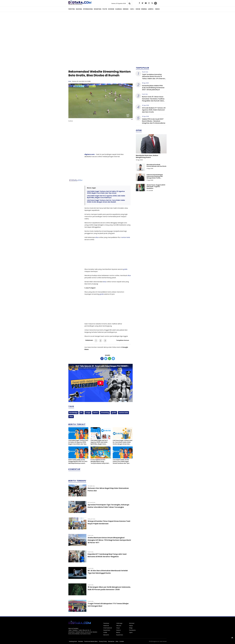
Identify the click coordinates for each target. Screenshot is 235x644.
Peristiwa (71, 9)
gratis (125, 269)
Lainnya (150, 9)
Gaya (132, 9)
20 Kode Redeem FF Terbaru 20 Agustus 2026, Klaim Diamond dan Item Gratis (154, 110)
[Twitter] (142, 3)
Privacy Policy (103, 641)
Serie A (95, 413)
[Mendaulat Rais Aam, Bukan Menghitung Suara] (151, 150)
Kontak (122, 641)
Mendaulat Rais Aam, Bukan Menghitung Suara (147, 156)
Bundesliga (73, 413)
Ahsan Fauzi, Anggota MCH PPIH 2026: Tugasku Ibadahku (156, 186)
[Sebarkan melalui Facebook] (102, 358)
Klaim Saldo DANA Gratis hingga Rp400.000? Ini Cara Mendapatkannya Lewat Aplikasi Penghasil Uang (77, 461)
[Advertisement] (117, 27)
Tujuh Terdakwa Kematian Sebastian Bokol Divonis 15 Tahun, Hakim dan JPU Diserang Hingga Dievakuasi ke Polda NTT (154, 77)
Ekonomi (111, 9)
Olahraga (118, 9)
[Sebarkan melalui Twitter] (105, 358)
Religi (130, 628)
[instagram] (149, 3)
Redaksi (80, 641)
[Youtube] (145, 3)
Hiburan (125, 9)
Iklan (117, 641)
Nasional (79, 9)
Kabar (131, 626)
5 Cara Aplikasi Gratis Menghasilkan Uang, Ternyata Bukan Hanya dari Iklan (100, 461)
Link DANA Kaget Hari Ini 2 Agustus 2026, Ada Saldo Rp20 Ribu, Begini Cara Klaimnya (106, 196)
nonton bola (125, 237)
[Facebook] (139, 3)
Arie (69, 81)
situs (97, 237)
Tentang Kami (73, 641)
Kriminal (144, 9)
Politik (104, 9)
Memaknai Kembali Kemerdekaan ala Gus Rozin (156, 165)
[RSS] (152, 3)
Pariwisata (132, 630)
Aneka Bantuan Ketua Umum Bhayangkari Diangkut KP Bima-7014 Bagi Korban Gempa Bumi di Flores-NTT (109, 540)
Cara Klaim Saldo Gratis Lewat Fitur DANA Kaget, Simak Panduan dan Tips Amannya (121, 461)
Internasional (88, 9)
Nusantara (97, 9)
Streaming (105, 413)
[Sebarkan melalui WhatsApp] (109, 358)
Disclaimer (111, 641)
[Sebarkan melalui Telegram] (113, 358)
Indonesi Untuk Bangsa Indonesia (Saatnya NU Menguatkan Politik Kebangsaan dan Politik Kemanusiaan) (155, 178)
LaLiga (87, 413)
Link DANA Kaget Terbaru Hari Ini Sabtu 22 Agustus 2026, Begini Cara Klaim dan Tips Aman (106, 192)
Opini (130, 632)
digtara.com (89, 154)
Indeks (157, 9)
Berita (118, 632)
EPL (81, 413)
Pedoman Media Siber (91, 641)
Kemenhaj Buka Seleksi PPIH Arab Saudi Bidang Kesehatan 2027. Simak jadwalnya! (153, 88)
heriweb (164, 641)
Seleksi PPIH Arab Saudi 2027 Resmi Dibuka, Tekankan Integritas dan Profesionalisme (153, 121)
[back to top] (232, 637)
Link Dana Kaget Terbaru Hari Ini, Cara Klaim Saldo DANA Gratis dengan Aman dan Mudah (106, 201)
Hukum (138, 9)
